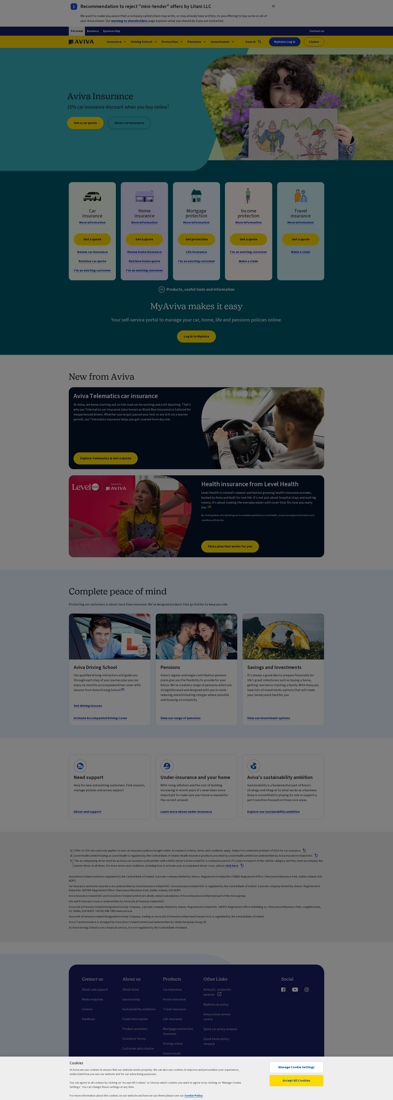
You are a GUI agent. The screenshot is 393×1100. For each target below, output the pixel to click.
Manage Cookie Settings (296, 1067)
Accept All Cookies (296, 1080)
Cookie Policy (193, 1096)
